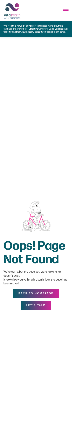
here (25, 29)
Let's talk (36, 305)
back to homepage (36, 293)
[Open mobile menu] (66, 10)
